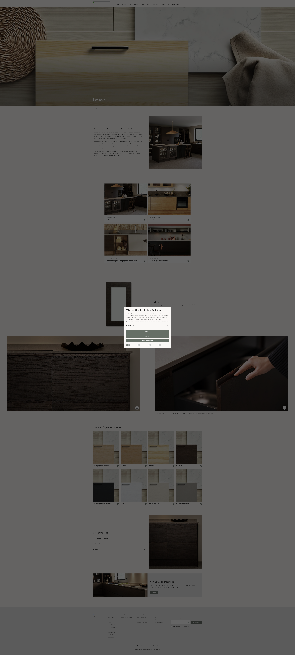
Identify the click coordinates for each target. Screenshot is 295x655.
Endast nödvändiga (147, 340)
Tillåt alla (147, 331)
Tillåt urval (147, 336)
